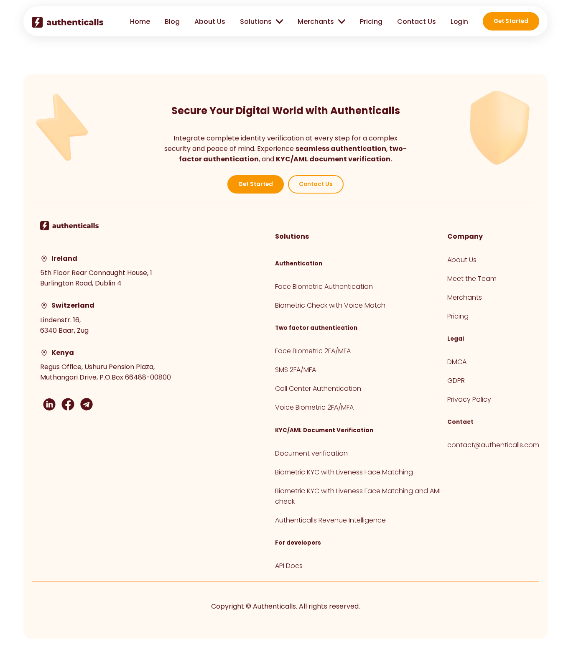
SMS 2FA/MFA (295, 370)
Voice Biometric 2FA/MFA (314, 407)
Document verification (311, 453)
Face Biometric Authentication (324, 286)
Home (140, 21)
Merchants (464, 297)
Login (459, 21)
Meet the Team (472, 278)
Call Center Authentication (318, 388)
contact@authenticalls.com (493, 445)
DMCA (456, 362)
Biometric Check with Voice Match (330, 305)
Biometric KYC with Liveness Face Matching (344, 472)
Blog (172, 21)
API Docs (289, 566)
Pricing (371, 21)
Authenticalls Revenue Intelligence (330, 520)
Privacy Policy (469, 399)
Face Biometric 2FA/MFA (313, 351)
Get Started (511, 21)
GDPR (456, 380)
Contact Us (416, 21)
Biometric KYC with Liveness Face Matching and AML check (358, 496)
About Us (209, 21)
